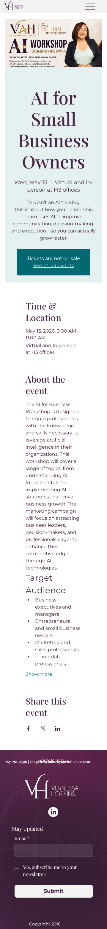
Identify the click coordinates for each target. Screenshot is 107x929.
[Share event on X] (43, 728)
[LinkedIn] (53, 812)
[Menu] (90, 6)
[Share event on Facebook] (28, 728)
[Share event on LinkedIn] (57, 728)
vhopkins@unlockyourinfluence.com (60, 761)
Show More (39, 674)
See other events (53, 265)
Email (22, 838)
